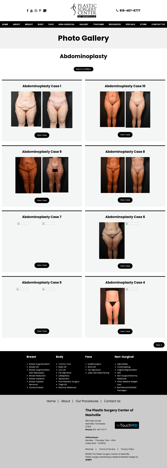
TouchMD (98, 24)
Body (41, 24)
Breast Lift (34, 367)
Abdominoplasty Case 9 (42, 151)
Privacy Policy (127, 449)
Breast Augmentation (39, 364)
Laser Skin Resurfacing (98, 372)
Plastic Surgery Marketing (97, 457)
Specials (130, 24)
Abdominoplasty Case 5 (42, 282)
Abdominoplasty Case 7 (41, 217)
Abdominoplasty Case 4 (125, 282)
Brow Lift (92, 367)
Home (5, 24)
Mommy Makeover (67, 387)
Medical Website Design (123, 457)
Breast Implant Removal (36, 383)
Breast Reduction (37, 375)
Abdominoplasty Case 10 (125, 86)
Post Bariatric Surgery (68, 381)
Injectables (122, 364)
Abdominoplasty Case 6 (125, 217)
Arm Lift (62, 369)
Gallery (83, 24)
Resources (115, 24)
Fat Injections (64, 372)
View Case (42, 135)
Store (143, 24)
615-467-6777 (129, 11)
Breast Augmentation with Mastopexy (39, 371)
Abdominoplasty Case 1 (41, 86)
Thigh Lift (62, 384)
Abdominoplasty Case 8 (125, 151)
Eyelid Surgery (94, 364)
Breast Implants (37, 378)
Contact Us (158, 24)
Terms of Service (107, 449)
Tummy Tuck (64, 364)
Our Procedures (87, 401)
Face (51, 24)
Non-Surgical (66, 24)
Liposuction (63, 378)
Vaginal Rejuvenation (127, 369)
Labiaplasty (63, 375)
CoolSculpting (123, 367)
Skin (119, 372)
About (16, 24)
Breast (29, 24)
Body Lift (62, 367)
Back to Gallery (83, 69)
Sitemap (89, 449)
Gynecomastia (36, 387)
